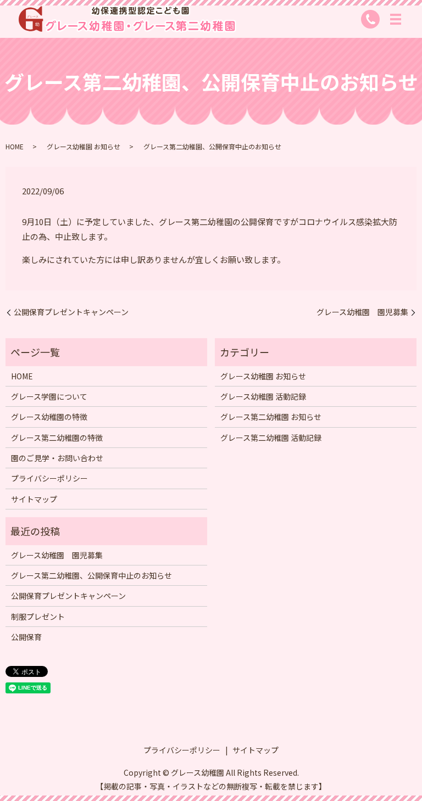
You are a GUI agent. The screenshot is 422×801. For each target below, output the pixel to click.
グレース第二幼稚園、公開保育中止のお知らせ (91, 575)
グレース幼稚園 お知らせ (83, 146)
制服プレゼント (38, 616)
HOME (14, 146)
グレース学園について (49, 396)
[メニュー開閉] (395, 19)
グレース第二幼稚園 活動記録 (270, 437)
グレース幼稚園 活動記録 (263, 396)
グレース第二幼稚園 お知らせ (270, 416)
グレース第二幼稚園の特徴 (57, 437)
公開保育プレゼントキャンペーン (71, 312)
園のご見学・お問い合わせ (57, 457)
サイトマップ (34, 499)
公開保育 (26, 636)
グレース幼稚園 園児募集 (362, 312)
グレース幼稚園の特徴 (49, 416)
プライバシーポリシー (49, 478)
